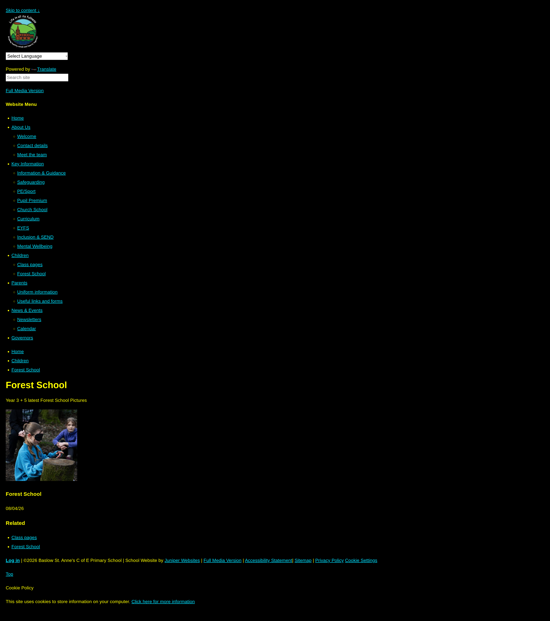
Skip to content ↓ (23, 10)
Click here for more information (163, 601)
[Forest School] (41, 479)
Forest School (25, 369)
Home (17, 351)
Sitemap (303, 560)
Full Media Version (25, 90)
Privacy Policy (329, 560)
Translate (46, 69)
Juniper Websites (182, 560)
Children (20, 360)
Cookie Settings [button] (361, 560)
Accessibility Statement (268, 560)
